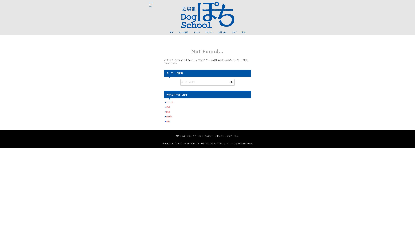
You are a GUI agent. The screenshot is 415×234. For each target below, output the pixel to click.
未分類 (169, 117)
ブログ (234, 32)
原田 (168, 107)
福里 (168, 121)
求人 (243, 32)
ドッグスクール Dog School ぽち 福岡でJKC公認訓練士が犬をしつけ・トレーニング (206, 143)
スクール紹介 (183, 32)
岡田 (168, 112)
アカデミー (209, 32)
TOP (171, 32)
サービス (196, 32)
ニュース (169, 102)
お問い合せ (222, 32)
